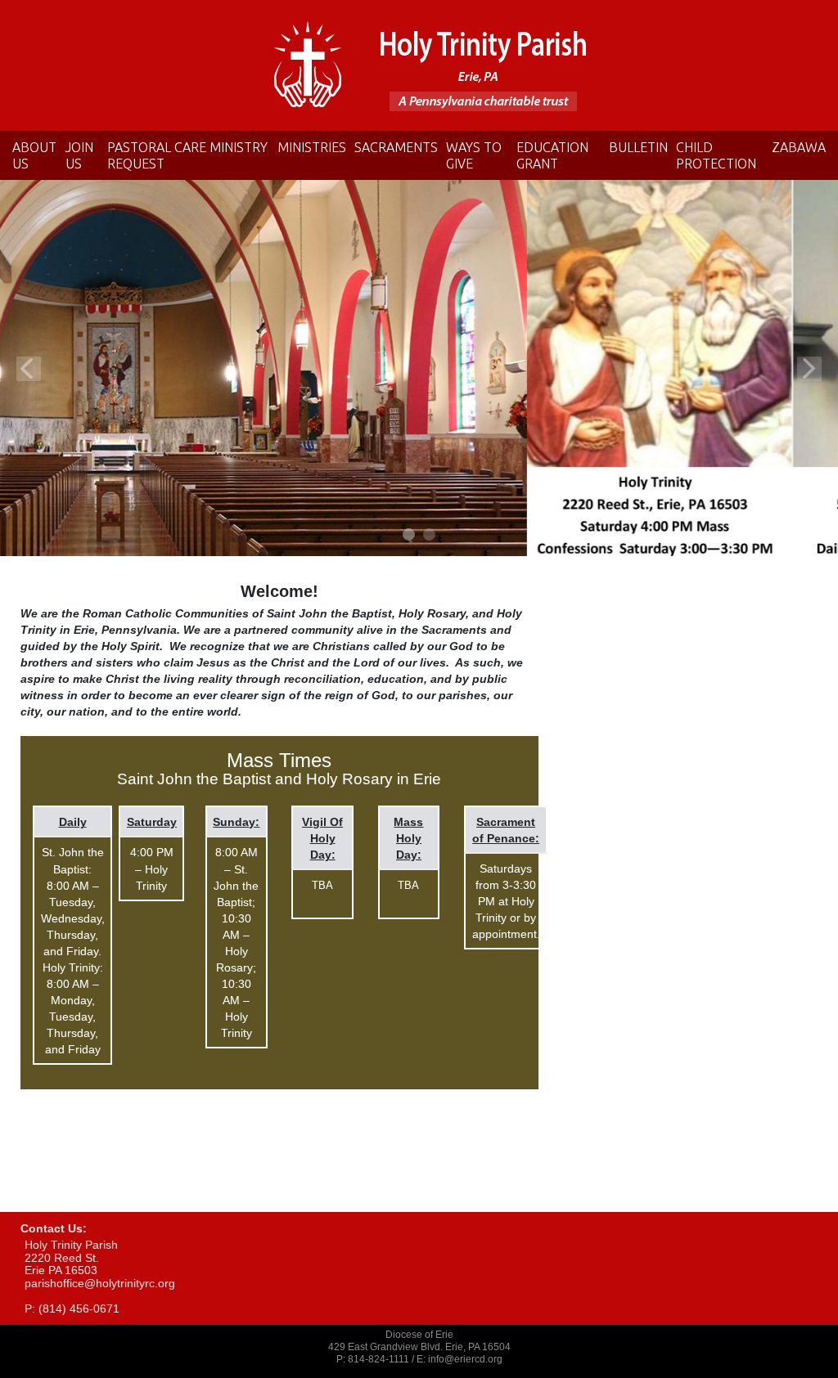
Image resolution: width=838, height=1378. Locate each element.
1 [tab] (409, 535)
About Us (34, 155)
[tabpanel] (419, 368)
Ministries (311, 147)
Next (809, 369)
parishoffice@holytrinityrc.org (100, 1283)
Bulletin (638, 147)
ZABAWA (799, 147)
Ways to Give (474, 155)
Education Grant (552, 155)
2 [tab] (430, 535)
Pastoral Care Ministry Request (187, 155)
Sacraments (396, 147)
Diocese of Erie (419, 1334)
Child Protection (716, 155)
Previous (28, 369)
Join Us (79, 155)
